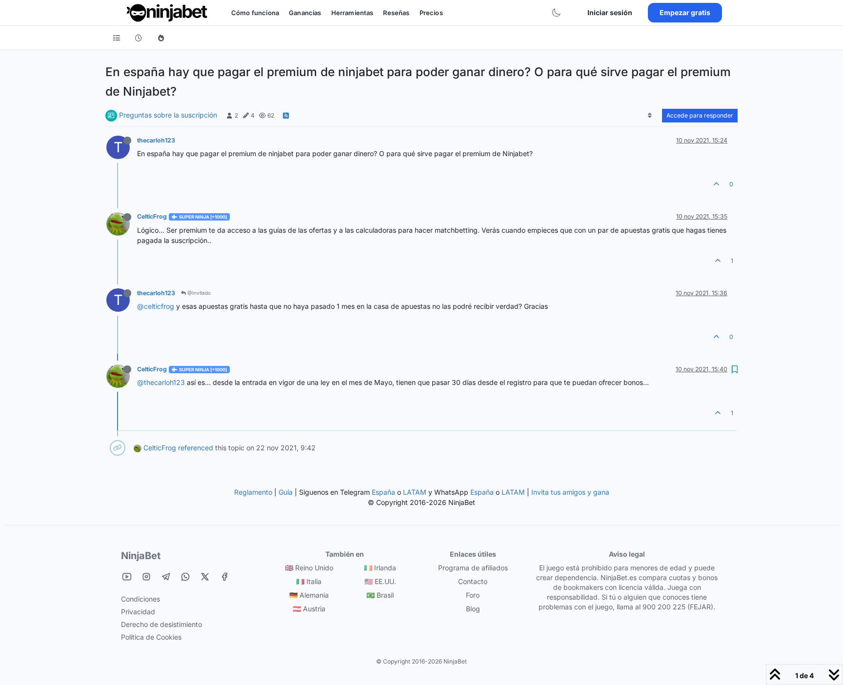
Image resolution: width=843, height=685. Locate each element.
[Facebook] (224, 576)
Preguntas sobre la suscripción (168, 115)
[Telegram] (166, 576)
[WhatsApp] (185, 576)
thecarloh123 (156, 140)
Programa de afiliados (473, 568)
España (383, 492)
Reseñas (396, 13)
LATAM (414, 492)
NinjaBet (141, 556)
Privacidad (138, 611)
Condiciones (140, 599)
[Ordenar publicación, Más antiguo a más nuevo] (650, 115)
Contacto (472, 581)
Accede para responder (699, 115)
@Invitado (198, 293)
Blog (473, 608)
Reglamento (253, 492)
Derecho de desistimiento (161, 624)
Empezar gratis (685, 12)
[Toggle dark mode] (556, 12)
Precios (431, 13)
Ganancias (305, 13)
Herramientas (352, 13)
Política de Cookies (151, 637)
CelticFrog (152, 216)
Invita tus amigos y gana (570, 492)
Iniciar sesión (609, 12)
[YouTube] (127, 576)
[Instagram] (146, 576)
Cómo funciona (255, 13)
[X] (205, 576)
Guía (286, 492)
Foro (473, 595)
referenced (195, 447)
